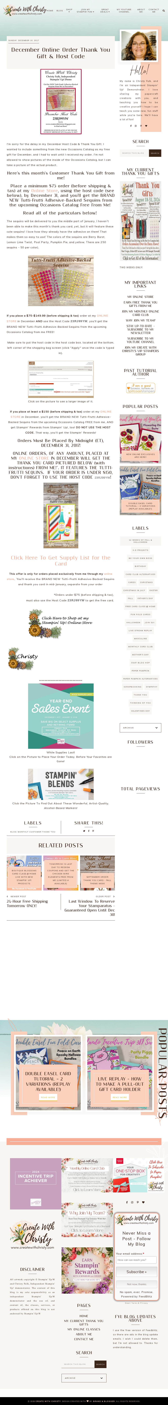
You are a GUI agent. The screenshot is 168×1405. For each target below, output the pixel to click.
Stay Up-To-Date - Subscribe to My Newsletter (140, 329)
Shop (69, 9)
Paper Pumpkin (140, 671)
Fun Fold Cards (140, 614)
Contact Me (154, 10)
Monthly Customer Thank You (37, 832)
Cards (132, 582)
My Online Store (140, 297)
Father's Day (145, 598)
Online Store (44, 190)
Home (50, 11)
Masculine (140, 639)
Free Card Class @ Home (141, 606)
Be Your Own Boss (140, 558)
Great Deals (104, 10)
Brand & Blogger (104, 1401)
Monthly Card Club (140, 647)
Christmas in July (134, 590)
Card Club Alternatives (140, 574)
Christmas (146, 582)
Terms (134, 1303)
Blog (60, 11)
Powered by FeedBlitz (136, 1296)
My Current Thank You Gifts (84, 1322)
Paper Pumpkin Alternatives (140, 679)
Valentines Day (140, 711)
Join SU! (150, 622)
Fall (130, 598)
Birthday (140, 566)
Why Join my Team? (140, 320)
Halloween (133, 622)
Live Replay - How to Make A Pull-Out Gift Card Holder (120, 1084)
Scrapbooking (133, 687)
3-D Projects (140, 550)
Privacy (144, 1303)
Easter (154, 590)
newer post (18, 896)
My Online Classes (84, 1329)
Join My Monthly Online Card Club (140, 313)
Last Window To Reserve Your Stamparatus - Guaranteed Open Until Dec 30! (89, 908)
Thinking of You (140, 703)
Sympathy (152, 687)
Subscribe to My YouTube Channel (140, 340)
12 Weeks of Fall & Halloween (140, 541)
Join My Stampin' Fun (85, 10)
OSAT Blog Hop (140, 663)
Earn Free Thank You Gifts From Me (141, 304)
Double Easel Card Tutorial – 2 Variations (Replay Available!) (140, 506)
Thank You (140, 695)
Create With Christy (48, 1401)
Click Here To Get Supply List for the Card (61, 561)
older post (104, 896)
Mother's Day (140, 655)
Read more (48, 1097)
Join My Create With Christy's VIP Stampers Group (140, 351)
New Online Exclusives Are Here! (140, 455)
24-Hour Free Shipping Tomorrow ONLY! (27, 903)
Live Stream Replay (140, 631)
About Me (141, 10)
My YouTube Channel (124, 10)
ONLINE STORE (34, 458)
